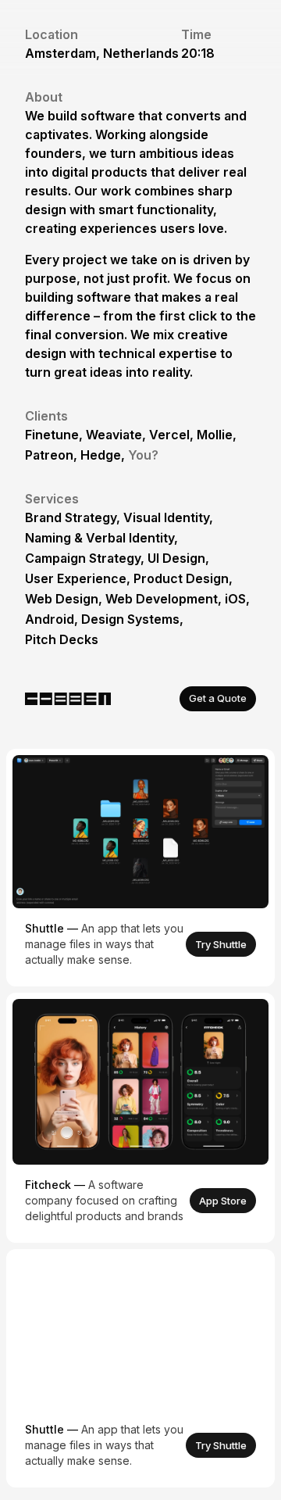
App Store (223, 1200)
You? (143, 455)
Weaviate (114, 434)
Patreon (49, 455)
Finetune (52, 434)
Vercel (169, 434)
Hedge (100, 455)
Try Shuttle (221, 944)
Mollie (215, 434)
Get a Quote (218, 698)
